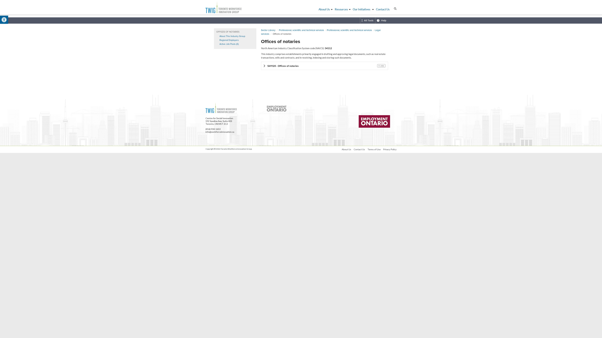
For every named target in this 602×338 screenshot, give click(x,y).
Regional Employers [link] (229, 40)
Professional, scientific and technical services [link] (301, 30)
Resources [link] (341, 9)
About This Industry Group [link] (232, 36)
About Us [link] (324, 9)
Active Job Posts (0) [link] (229, 44)
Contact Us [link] (383, 9)
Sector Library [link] (268, 30)
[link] (4, 20)
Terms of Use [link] (374, 149)
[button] (324, 66)
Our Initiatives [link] (361, 9)
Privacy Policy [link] (389, 149)
